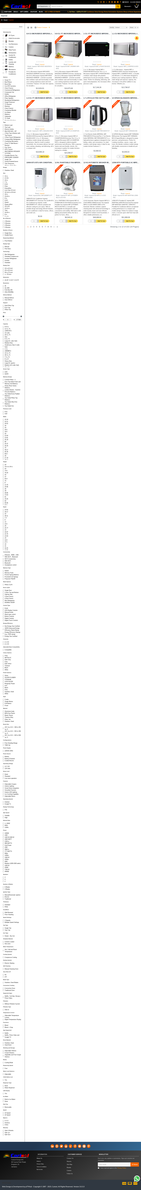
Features (5, 781)
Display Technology (8, 806)
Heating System (7, 960)
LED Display (6, 1090)
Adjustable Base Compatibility (11, 647)
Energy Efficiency (8, 623)
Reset (20, 26)
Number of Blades (8, 884)
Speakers (5, 874)
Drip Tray (5, 1104)
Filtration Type (7, 1006)
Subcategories (7, 32)
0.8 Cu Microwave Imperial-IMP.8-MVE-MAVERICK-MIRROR (40, 34)
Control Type (6, 605)
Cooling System (7, 954)
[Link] (137, 1178)
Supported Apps (7, 993)
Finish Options (7, 672)
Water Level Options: (9, 1071)
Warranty (5, 1127)
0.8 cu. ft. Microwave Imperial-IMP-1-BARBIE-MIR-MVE (68, 34)
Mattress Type (7, 567)
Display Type (6, 243)
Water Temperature (8, 946)
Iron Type (5, 933)
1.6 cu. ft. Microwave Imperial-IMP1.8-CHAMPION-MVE (68, 98)
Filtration (5, 1001)
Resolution (6, 283)
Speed (5, 1110)
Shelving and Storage (9, 1047)
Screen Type (6, 369)
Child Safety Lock (8, 1077)
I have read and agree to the (113, 1168)
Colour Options (7, 652)
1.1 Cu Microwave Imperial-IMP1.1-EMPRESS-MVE (125, 34)
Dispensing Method (8, 238)
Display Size (6, 265)
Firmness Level (7, 408)
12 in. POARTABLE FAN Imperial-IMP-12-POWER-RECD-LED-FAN (68, 162)
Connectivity (6, 552)
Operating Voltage (8, 763)
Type (4, 122)
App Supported (7, 1030)
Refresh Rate (6, 820)
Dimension (6, 277)
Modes (5, 1059)
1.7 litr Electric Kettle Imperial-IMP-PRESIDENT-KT (97, 98)
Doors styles (6, 587)
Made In (5, 1117)
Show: (131, 27)
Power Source (7, 753)
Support (5, 302)
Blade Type (6, 979)
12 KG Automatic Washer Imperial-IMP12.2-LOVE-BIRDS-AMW (97, 162)
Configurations (7, 740)
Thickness (6, 901)
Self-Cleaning (6, 966)
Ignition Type (6, 892)
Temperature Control (8, 1012)
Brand (5, 20)
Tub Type (5, 925)
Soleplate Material (8, 938)
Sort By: (112, 27)
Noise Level (6, 771)
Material (5, 708)
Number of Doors (7, 230)
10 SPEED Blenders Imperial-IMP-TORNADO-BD (125, 98)
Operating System (8, 799)
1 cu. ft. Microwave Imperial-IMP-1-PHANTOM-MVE (97, 34)
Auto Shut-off (7, 971)
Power (5, 830)
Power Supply (7, 748)
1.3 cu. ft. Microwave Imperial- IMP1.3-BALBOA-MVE (40, 98)
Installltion (6, 909)
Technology (6, 251)
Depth (4, 506)
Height (5, 461)
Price (4, 312)
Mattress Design (7, 376)
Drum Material (7, 1040)
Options (5, 77)
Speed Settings (7, 917)
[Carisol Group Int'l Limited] (16, 6)
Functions (6, 1022)
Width (4, 416)
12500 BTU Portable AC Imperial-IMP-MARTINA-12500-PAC (125, 162)
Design (5, 167)
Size (4, 173)
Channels (5, 639)
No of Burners (7, 218)
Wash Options (7, 581)
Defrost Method (7, 294)
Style (4, 696)
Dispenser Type (7, 1082)
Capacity (5, 324)
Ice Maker (5, 1096)
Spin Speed (6, 812)
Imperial (42, 64)
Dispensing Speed (8, 1065)
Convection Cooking (8, 985)
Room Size (6, 724)
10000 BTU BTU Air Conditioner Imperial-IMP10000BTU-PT (40, 162)
